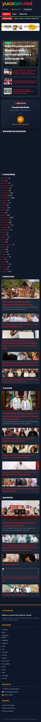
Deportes (4, 191)
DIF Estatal (5, 193)
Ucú (2, 259)
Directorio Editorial (7, 711)
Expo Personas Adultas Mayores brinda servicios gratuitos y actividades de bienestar (20, 54)
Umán (3, 262)
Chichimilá (5, 188)
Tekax (3, 240)
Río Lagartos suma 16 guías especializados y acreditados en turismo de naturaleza (23, 91)
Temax (3, 247)
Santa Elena (5, 230)
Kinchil (3, 210)
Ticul (3, 249)
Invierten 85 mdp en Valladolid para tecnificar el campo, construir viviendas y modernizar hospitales (24, 72)
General (4, 195)
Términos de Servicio (8, 708)
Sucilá (3, 235)
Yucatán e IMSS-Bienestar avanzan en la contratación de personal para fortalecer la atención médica (20, 416)
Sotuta (3, 232)
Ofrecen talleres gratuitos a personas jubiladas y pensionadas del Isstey (25, 81)
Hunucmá (4, 203)
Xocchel (4, 267)
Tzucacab (4, 257)
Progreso (4, 222)
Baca (3, 181)
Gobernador (5, 198)
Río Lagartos (6, 225)
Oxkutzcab (5, 220)
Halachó (4, 200)
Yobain (3, 269)
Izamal (3, 205)
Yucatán (4, 271)
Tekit (3, 242)
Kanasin (4, 208)
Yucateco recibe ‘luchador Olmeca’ (15, 595)
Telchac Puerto (6, 244)
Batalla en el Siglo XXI (10, 564)
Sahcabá (4, 227)
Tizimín (4, 254)
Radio (14, 14)
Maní (3, 213)
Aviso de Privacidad (8, 705)
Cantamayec (5, 186)
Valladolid (4, 264)
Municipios (23, 14)
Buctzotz (4, 183)
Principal (6, 14)
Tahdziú (4, 237)
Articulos (4, 178)
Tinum (3, 252)
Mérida (3, 215)
